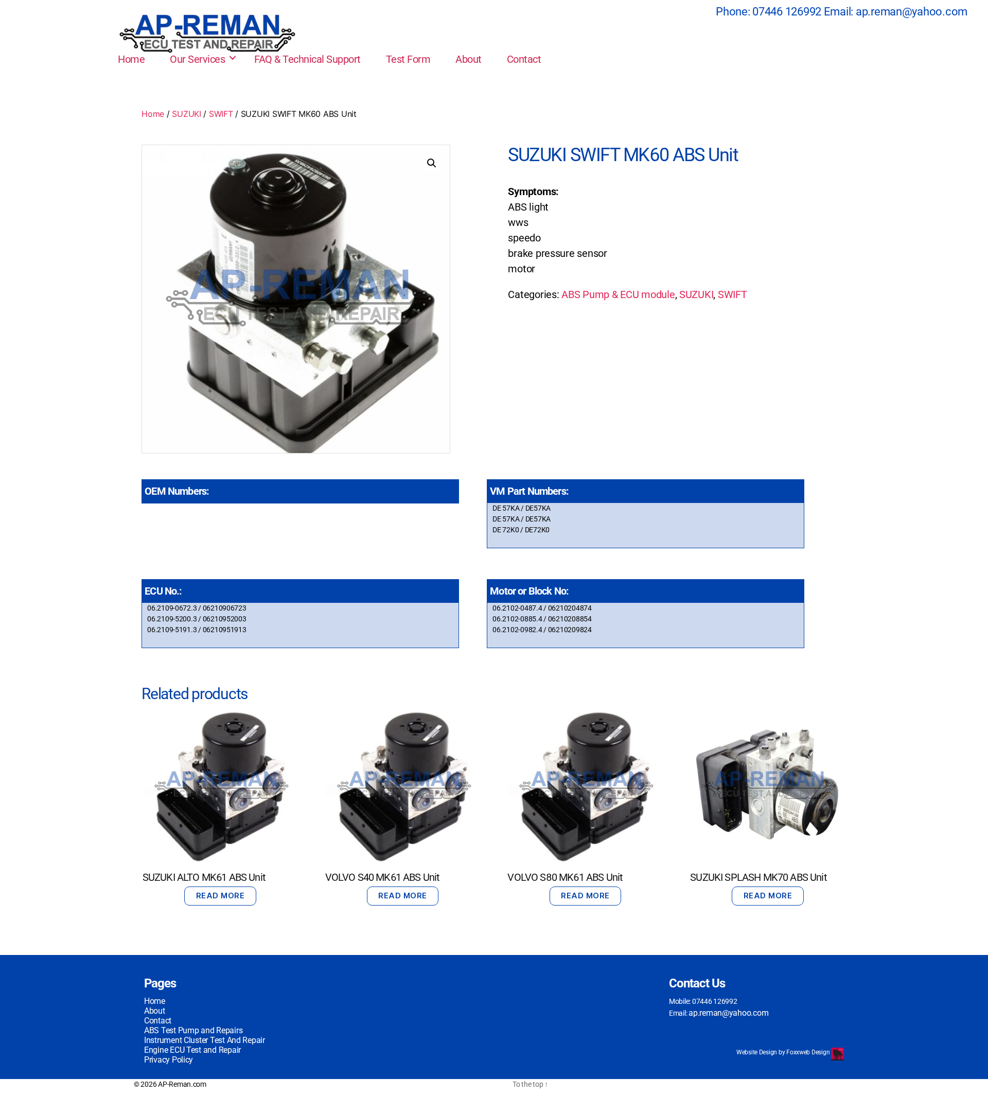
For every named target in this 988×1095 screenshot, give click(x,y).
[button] (431, 163)
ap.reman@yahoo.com (911, 11)
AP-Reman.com (182, 1084)
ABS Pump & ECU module (618, 294)
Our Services (197, 59)
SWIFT (221, 114)
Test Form (408, 59)
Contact (524, 59)
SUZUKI (186, 114)
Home (131, 59)
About (468, 59)
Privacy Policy (168, 1060)
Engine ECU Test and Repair (192, 1050)
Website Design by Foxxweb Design (783, 1052)
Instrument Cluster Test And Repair (204, 1040)
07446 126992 (786, 11)
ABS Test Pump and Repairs (193, 1030)
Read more (220, 895)
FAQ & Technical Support (307, 59)
